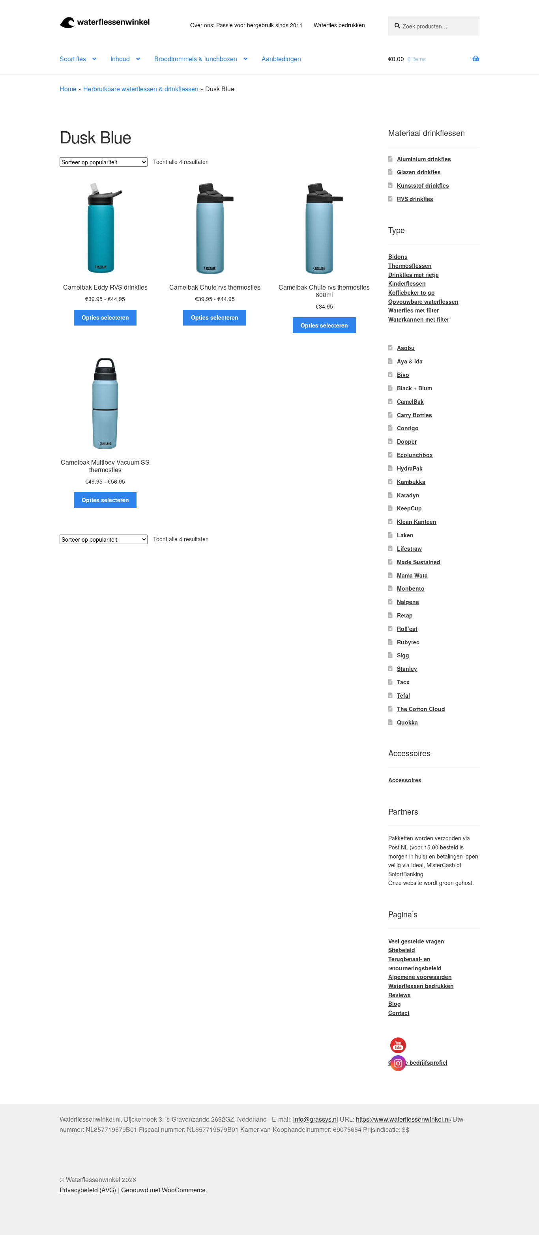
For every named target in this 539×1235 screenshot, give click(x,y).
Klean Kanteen (416, 521)
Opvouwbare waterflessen (423, 301)
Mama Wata (412, 575)
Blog (394, 1003)
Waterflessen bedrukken (421, 986)
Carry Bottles (414, 415)
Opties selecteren (105, 317)
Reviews (399, 995)
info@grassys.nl (315, 1119)
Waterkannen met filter (418, 319)
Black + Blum (414, 388)
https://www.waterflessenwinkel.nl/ (403, 1119)
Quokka (407, 722)
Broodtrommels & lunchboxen (195, 58)
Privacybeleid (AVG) (88, 1189)
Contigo (408, 428)
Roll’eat (407, 629)
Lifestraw (409, 548)
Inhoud (120, 58)
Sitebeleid (401, 950)
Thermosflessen (410, 265)
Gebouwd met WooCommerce (163, 1189)
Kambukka (411, 482)
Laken (405, 535)
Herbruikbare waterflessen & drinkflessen (140, 88)
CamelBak (410, 401)
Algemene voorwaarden (420, 977)
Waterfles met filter (413, 310)
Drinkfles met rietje (413, 275)
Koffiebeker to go (411, 292)
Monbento (411, 588)
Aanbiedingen (281, 58)
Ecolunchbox (415, 455)
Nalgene (408, 602)
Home (68, 88)
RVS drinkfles (415, 199)
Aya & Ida (410, 361)
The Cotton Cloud (421, 709)
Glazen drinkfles (419, 172)
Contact (399, 1013)
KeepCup (409, 508)
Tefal (403, 695)
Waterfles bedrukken (339, 25)
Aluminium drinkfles (424, 159)
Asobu (406, 348)
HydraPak (410, 468)
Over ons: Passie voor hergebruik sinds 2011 (246, 25)
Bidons (398, 256)
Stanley (407, 668)
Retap (405, 615)
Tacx (403, 682)
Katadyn (408, 495)
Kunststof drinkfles (423, 185)
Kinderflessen (407, 283)
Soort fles (73, 58)
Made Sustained (418, 562)
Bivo (403, 374)
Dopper (407, 441)
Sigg (403, 655)
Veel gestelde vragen (416, 941)
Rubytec (408, 642)
